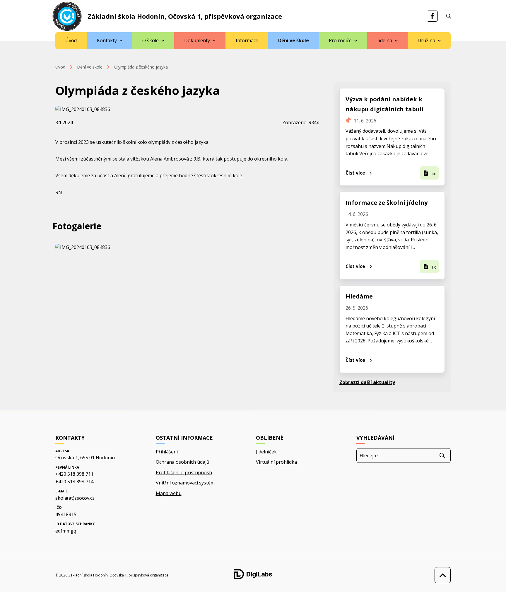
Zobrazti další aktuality (367, 382)
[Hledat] (442, 455)
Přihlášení (167, 451)
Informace (247, 40)
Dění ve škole (293, 40)
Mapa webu (169, 493)
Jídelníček (266, 451)
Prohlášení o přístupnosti (184, 472)
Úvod (71, 40)
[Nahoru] (441, 575)
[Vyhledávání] (449, 16)
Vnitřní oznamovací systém (185, 483)
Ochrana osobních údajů (182, 462)
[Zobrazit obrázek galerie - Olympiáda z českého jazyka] (97, 247)
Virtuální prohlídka (276, 462)
